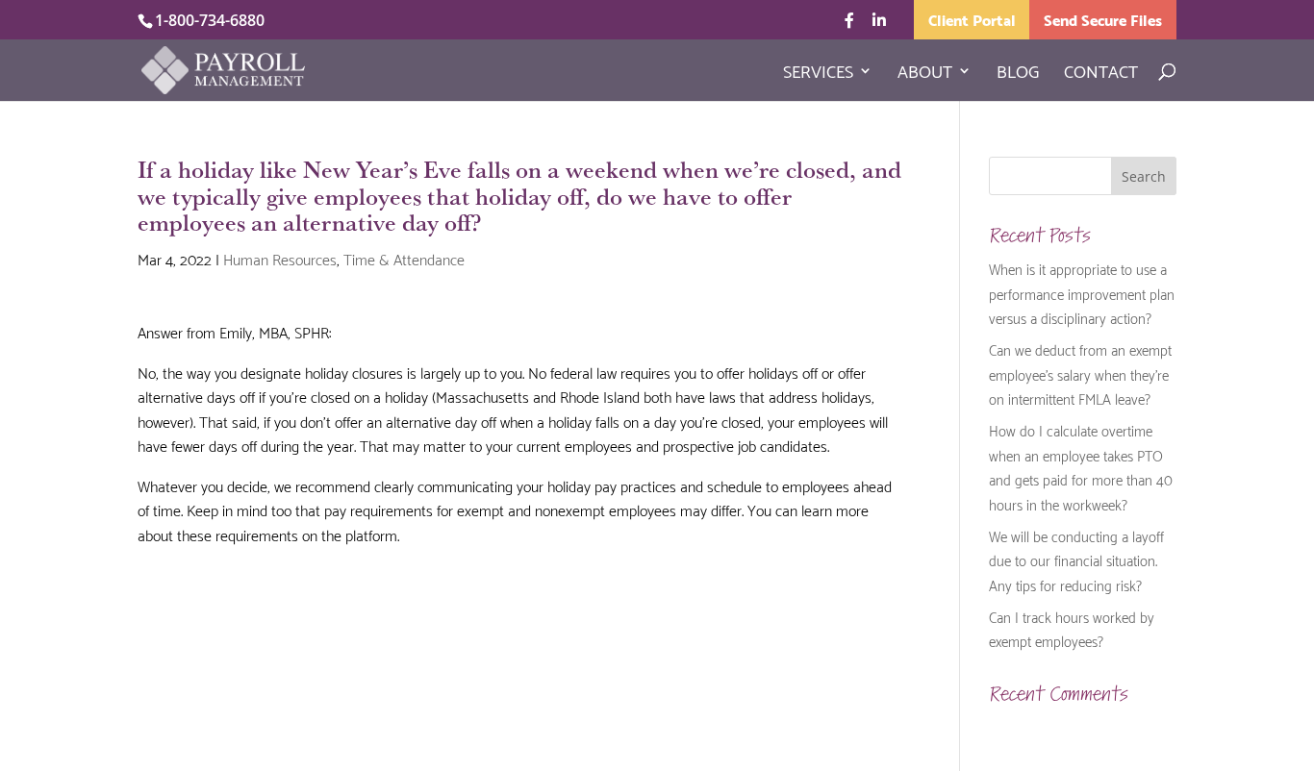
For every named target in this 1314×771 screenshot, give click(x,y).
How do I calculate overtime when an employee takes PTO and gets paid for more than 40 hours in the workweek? (1081, 466)
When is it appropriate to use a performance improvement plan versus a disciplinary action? (1082, 293)
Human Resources (280, 258)
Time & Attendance (404, 258)
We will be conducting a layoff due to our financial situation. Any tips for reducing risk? (1076, 560)
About (924, 74)
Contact (1101, 74)
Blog (1018, 74)
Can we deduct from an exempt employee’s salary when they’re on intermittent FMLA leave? (1080, 373)
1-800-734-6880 (210, 20)
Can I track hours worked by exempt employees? (1071, 629)
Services (818, 74)
